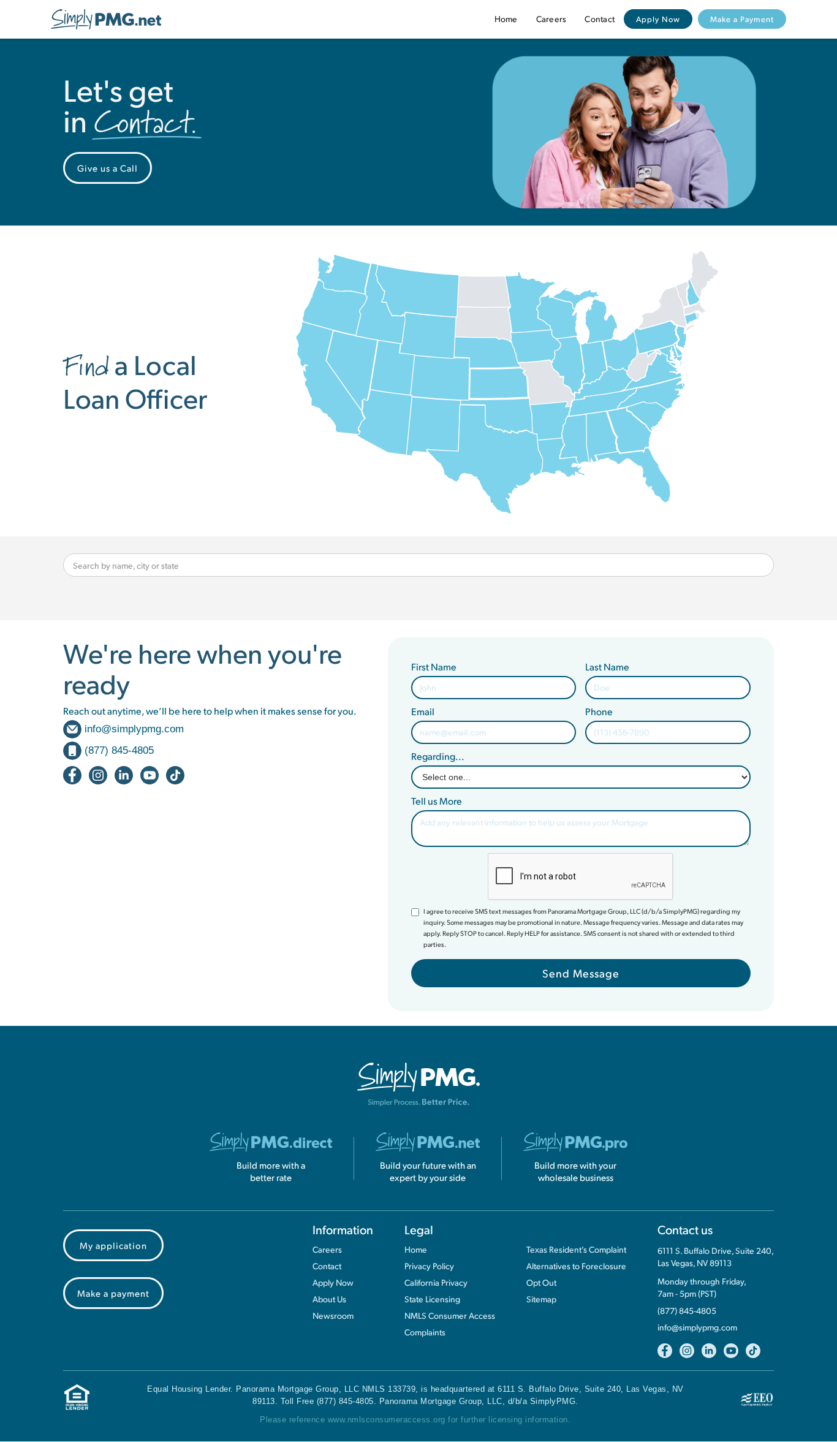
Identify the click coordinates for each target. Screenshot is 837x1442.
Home (506, 18)
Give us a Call (107, 167)
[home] (106, 19)
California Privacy (436, 1283)
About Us (329, 1299)
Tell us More (436, 801)
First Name (433, 667)
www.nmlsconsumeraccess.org (386, 1419)
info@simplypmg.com (697, 1327)
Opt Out (541, 1283)
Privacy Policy (429, 1266)
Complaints (424, 1332)
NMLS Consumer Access (449, 1316)
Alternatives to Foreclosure (576, 1266)
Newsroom (333, 1316)
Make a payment (113, 1293)
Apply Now (658, 19)
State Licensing (432, 1299)
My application (113, 1245)
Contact (600, 18)
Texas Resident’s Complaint (576, 1249)
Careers (551, 18)
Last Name (607, 667)
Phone (599, 711)
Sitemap (541, 1299)
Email (422, 711)
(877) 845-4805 (686, 1311)
